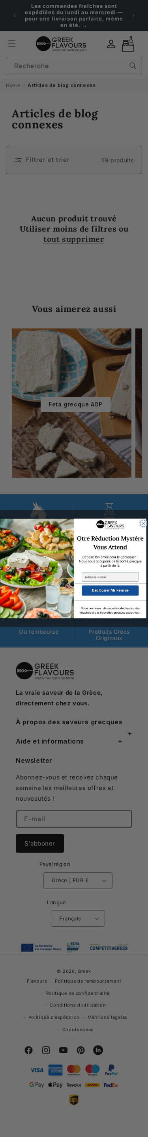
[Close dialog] (143, 523)
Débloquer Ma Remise (110, 590)
